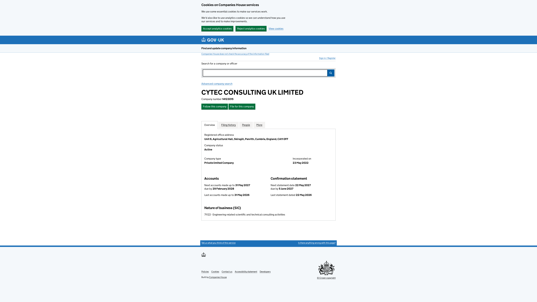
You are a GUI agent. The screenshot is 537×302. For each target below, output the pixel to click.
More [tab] (259, 125)
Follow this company (214, 106)
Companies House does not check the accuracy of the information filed (235, 54)
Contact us (227, 271)
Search (330, 72)
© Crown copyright (326, 278)
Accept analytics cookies (217, 28)
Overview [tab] (209, 125)
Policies (205, 271)
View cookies (276, 28)
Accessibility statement (246, 271)
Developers (265, 271)
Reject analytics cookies (251, 28)
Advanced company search (216, 83)
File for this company (242, 106)
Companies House (218, 277)
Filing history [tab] (228, 125)
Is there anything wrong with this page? (317, 242)
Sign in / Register (327, 58)
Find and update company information (224, 48)
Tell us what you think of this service (218, 242)
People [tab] (246, 125)
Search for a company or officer (219, 63)
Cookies (215, 271)
